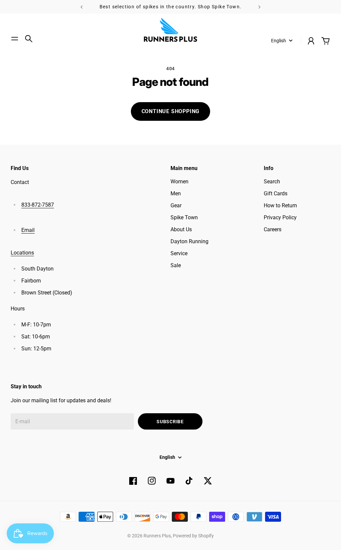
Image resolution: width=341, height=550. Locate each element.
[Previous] (82, 7)
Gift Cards (275, 193)
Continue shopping (171, 111)
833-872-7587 (37, 205)
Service (178, 253)
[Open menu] (15, 38)
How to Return (280, 205)
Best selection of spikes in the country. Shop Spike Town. (171, 6)
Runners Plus (157, 535)
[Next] (259, 7)
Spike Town (184, 217)
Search (272, 181)
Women (179, 181)
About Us (181, 229)
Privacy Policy (280, 217)
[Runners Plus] (170, 30)
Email (28, 230)
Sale (175, 265)
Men (175, 193)
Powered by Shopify (193, 535)
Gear (175, 205)
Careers (272, 229)
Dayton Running (189, 241)
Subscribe (170, 421)
